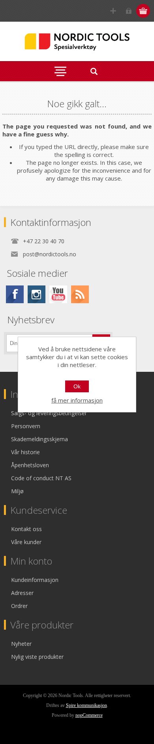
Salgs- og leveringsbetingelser (49, 413)
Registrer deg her (113, 11)
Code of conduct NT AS (41, 478)
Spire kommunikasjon (86, 705)
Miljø (17, 491)
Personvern (25, 426)
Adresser (22, 593)
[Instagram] (36, 294)
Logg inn (128, 11)
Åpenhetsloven (30, 465)
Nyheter (21, 643)
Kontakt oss (26, 529)
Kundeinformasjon (34, 580)
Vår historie (25, 452)
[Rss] (80, 294)
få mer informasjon (77, 400)
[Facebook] (15, 294)
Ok (77, 386)
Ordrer (19, 606)
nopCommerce (89, 715)
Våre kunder (26, 542)
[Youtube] (58, 294)
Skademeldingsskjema (39, 439)
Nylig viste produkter (37, 656)
